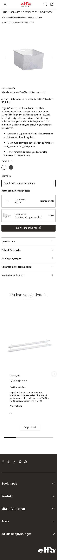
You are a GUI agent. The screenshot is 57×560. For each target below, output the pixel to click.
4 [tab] (47, 437)
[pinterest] (21, 462)
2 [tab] (22, 437)
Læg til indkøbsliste (26, 227)
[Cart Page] (52, 4)
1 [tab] (10, 437)
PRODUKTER (15, 12)
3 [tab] (34, 437)
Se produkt (30, 427)
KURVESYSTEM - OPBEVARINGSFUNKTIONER (23, 17)
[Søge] (46, 4)
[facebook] (3, 462)
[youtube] (26, 462)
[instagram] (9, 462)
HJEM (4, 12)
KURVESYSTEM (46, 12)
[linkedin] (15, 462)
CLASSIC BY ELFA (30, 12)
